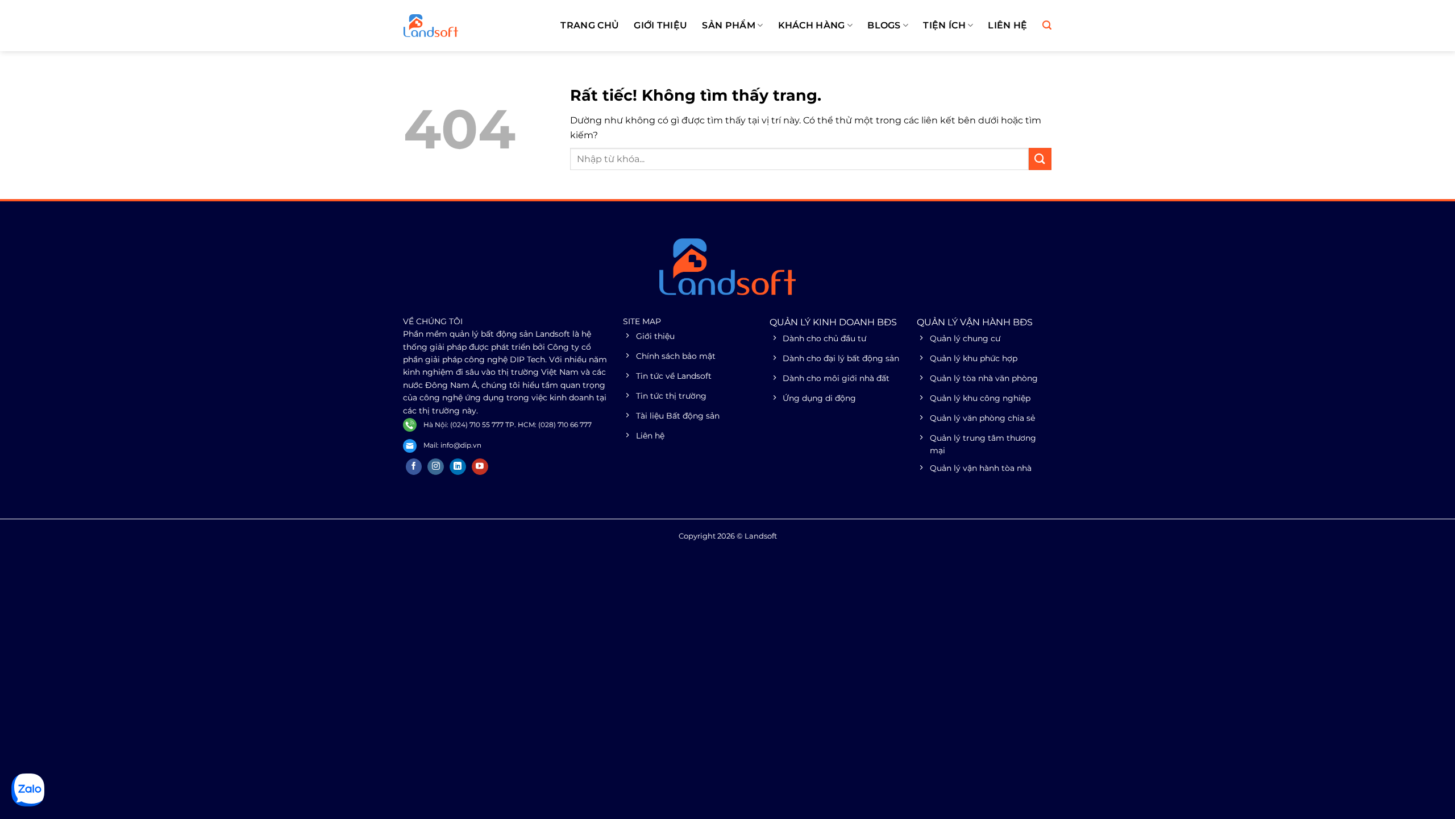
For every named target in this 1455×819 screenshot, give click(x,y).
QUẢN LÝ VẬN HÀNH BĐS (975, 322)
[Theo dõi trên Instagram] (435, 466)
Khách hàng (811, 25)
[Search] (1046, 25)
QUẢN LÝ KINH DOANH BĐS (833, 322)
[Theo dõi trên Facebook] (414, 466)
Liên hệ (1007, 25)
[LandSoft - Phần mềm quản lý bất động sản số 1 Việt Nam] (460, 25)
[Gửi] (1040, 159)
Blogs (884, 25)
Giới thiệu (660, 25)
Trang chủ (589, 25)
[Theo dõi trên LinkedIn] (458, 466)
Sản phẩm (728, 25)
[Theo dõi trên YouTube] (480, 466)
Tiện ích (944, 25)
